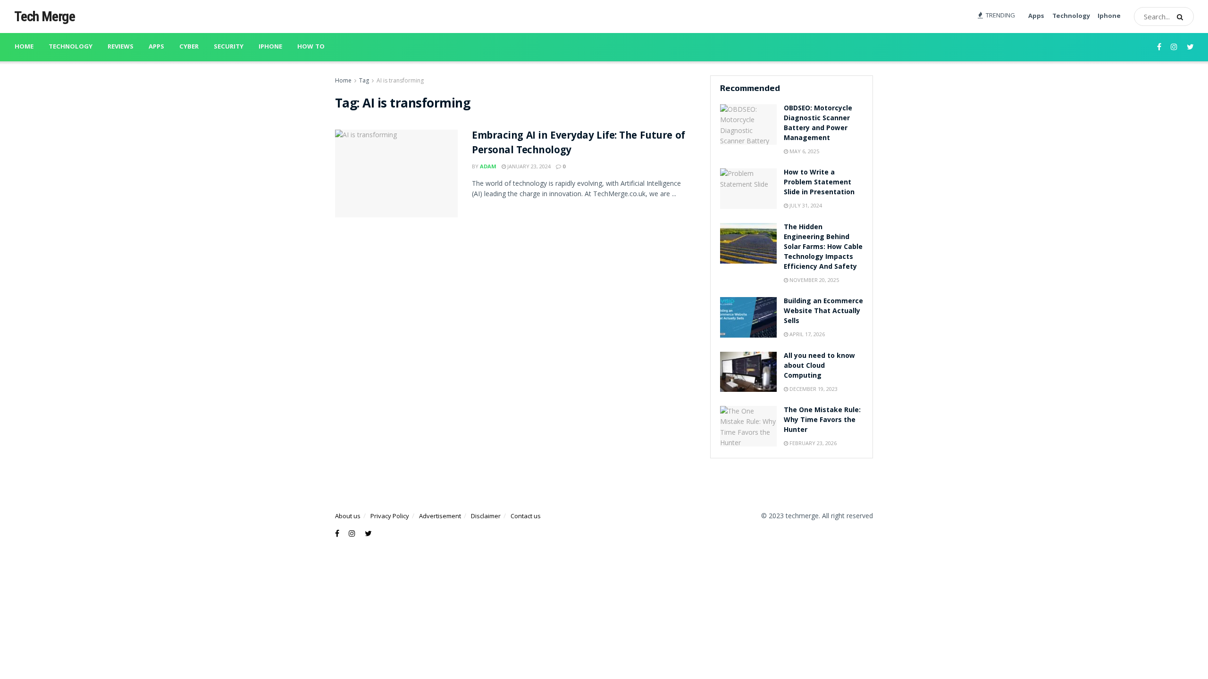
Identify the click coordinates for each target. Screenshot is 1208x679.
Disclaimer (486, 516)
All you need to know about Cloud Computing (819, 366)
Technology (1071, 16)
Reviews (121, 47)
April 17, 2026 (806, 334)
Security (228, 47)
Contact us (526, 516)
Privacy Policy (389, 516)
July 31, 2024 (805, 205)
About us (348, 516)
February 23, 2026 (812, 443)
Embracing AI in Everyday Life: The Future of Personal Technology (578, 143)
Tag (364, 80)
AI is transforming (400, 80)
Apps (1036, 16)
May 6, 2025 (803, 151)
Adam (488, 166)
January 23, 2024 (528, 166)
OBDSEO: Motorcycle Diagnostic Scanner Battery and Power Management (818, 123)
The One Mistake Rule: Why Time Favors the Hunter (822, 420)
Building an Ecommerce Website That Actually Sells (823, 311)
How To (311, 47)
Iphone (1109, 16)
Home (24, 47)
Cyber (189, 47)
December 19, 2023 (813, 388)
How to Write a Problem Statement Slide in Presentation (819, 183)
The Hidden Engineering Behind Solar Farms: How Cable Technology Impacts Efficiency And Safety (823, 247)
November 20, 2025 (813, 279)
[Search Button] (1183, 16)
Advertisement (440, 516)
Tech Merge (44, 16)
